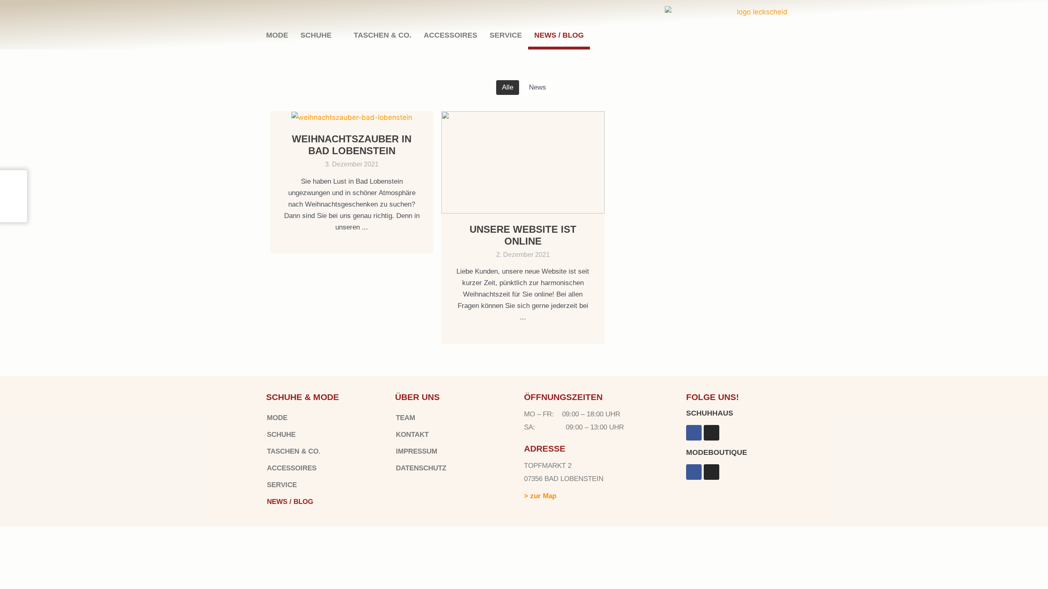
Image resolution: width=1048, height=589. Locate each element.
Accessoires (450, 35)
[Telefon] (13, 215)
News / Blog (559, 35)
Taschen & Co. (382, 35)
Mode (277, 35)
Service (506, 35)
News (537, 87)
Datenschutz (421, 468)
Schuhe (316, 35)
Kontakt (412, 434)
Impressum (416, 451)
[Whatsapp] (13, 189)
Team (405, 418)
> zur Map (540, 496)
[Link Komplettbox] (351, 182)
